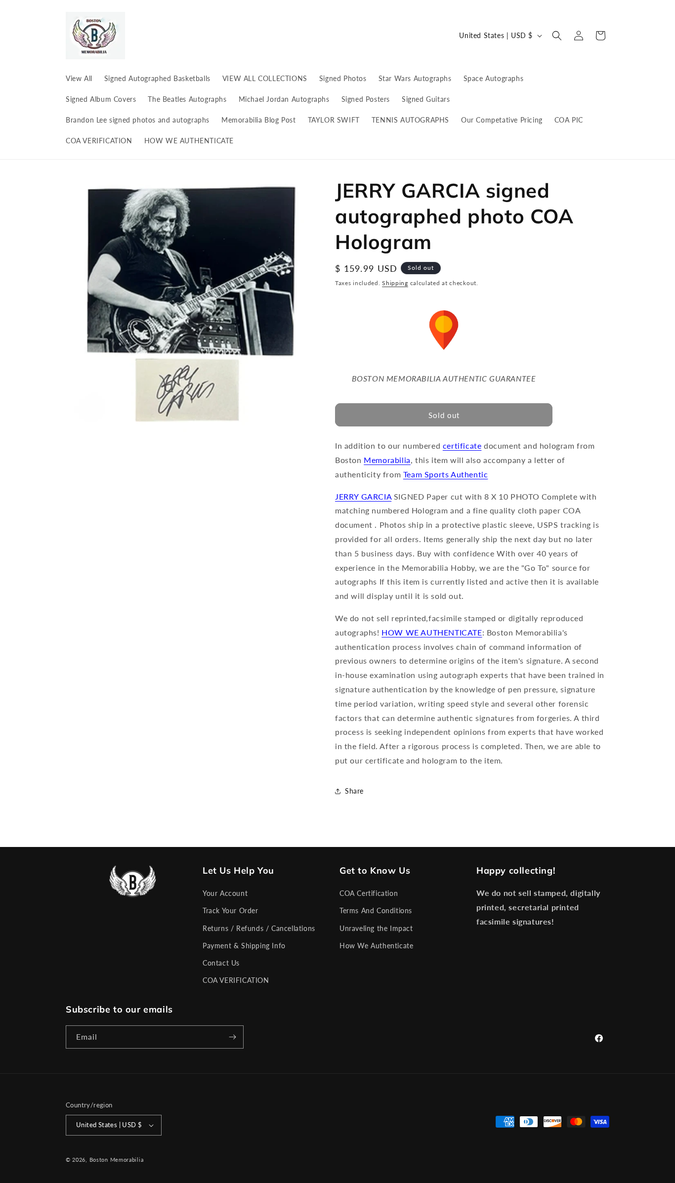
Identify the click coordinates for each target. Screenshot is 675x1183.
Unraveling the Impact (376, 928)
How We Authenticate (376, 945)
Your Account (225, 893)
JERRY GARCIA (363, 496)
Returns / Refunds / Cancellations (259, 928)
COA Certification (368, 893)
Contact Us (221, 963)
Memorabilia (387, 460)
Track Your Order (230, 910)
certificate (462, 445)
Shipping (395, 283)
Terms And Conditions (375, 910)
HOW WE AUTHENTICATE (431, 632)
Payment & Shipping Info (244, 945)
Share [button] (354, 791)
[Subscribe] (232, 1037)
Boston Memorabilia (116, 1159)
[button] (557, 35)
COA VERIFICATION (236, 980)
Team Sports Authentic (445, 474)
